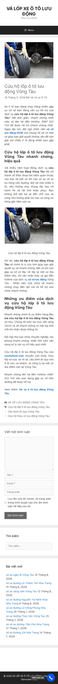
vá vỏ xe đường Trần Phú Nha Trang (27, 624)
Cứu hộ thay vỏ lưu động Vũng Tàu (29, 416)
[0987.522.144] (51, 678)
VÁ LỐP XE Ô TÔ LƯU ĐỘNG (29, 11)
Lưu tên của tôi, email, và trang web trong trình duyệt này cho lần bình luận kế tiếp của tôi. (29, 502)
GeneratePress (29, 679)
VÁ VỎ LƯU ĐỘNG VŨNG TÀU (26, 402)
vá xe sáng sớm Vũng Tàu (21, 591)
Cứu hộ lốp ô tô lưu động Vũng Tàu (29, 407)
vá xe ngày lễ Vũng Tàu (20, 574)
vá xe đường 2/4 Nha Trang (22, 632)
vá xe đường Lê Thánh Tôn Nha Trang (28, 583)
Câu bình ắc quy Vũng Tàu (23, 411)
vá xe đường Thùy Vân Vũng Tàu (25, 616)
